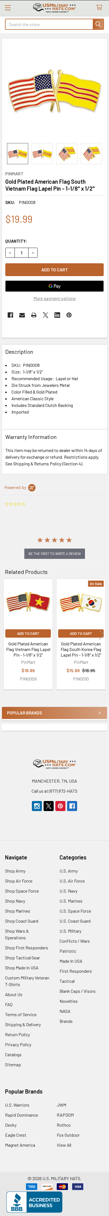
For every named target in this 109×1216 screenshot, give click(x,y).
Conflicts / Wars (75, 941)
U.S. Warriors (17, 1104)
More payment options (55, 298)
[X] (46, 315)
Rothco (64, 1124)
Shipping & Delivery (23, 1024)
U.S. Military (70, 931)
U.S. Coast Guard (75, 920)
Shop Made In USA (22, 967)
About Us (13, 994)
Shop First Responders (26, 947)
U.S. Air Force (72, 880)
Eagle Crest (15, 1135)
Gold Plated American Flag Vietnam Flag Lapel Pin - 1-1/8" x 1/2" (28, 649)
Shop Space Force (22, 890)
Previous (7, 635)
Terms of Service (21, 1014)
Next (101, 635)
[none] (54, 91)
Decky (10, 1124)
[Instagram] (37, 806)
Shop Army (15, 870)
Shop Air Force (18, 880)
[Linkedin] (57, 315)
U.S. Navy (68, 890)
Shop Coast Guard (21, 920)
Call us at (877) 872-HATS (54, 791)
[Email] (22, 315)
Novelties (69, 1001)
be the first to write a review (55, 553)
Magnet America (20, 1145)
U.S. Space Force (75, 910)
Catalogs (13, 1054)
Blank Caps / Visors (78, 991)
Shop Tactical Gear (22, 957)
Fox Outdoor (68, 1135)
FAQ (9, 1004)
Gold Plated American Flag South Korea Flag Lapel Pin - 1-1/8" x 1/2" (81, 649)
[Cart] (100, 7)
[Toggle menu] (7, 7)
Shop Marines (17, 910)
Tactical (67, 981)
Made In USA (71, 961)
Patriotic (68, 951)
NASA (65, 1011)
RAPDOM (65, 1114)
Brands (66, 1021)
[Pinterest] (69, 315)
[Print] (34, 315)
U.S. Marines (71, 900)
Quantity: (16, 241)
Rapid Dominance (21, 1114)
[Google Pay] (54, 286)
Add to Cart (28, 633)
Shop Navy (15, 900)
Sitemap (13, 1064)
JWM (61, 1104)
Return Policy (17, 1034)
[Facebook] (10, 315)
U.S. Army (69, 870)
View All (64, 1145)
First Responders (76, 971)
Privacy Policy (18, 1044)
